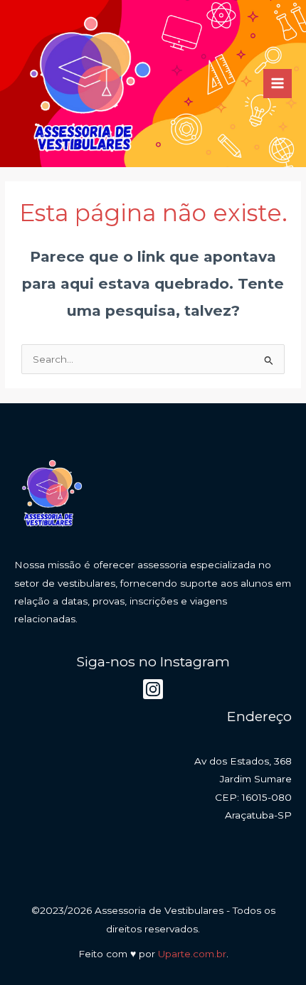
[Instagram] (153, 689)
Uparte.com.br (192, 953)
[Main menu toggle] (277, 83)
